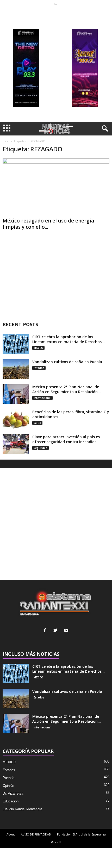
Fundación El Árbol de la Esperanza (81, 834)
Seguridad (40, 448)
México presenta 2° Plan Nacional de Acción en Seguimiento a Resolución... (66, 389)
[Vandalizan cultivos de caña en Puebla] (16, 369)
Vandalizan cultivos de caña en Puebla (67, 361)
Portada (8, 778)
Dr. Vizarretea (13, 793)
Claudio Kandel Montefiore (22, 809)
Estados (39, 368)
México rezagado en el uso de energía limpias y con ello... (48, 223)
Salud (37, 423)
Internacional (42, 398)
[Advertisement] (56, 64)
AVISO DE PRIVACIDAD (36, 834)
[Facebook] (46, 631)
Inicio (6, 141)
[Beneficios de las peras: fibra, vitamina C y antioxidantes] (16, 419)
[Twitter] (56, 631)
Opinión (8, 786)
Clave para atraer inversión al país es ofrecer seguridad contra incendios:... (66, 439)
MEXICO (38, 348)
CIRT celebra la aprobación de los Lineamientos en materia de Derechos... (68, 339)
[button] (104, 128)
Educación (10, 801)
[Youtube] (67, 631)
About (11, 834)
